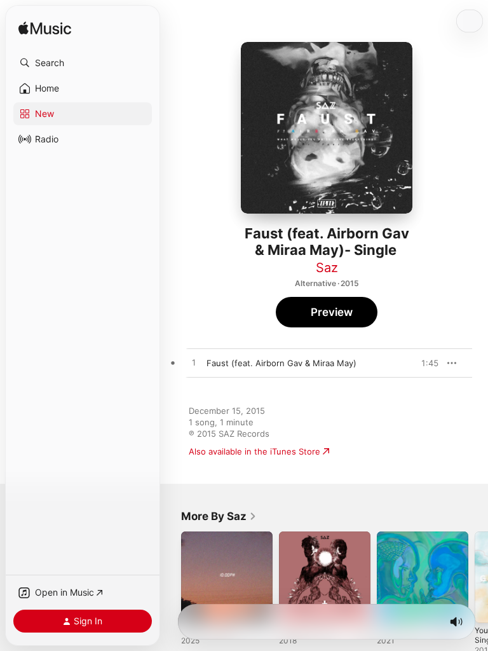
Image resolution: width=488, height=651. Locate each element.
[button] (82, 63)
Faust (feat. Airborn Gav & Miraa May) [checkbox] (281, 363)
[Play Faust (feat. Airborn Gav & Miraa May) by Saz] (194, 363)
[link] (219, 516)
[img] (44, 29)
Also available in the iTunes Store (254, 451)
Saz (327, 267)
